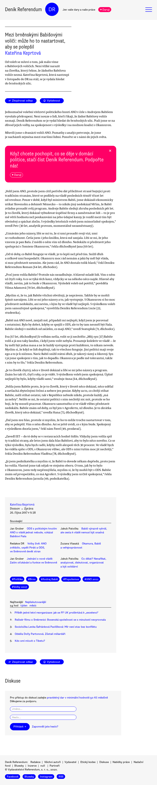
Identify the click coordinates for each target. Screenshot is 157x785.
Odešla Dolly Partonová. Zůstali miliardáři (40, 634)
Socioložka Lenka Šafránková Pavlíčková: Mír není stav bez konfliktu (56, 626)
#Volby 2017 (19, 587)
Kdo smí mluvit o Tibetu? (30, 640)
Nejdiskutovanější (35, 602)
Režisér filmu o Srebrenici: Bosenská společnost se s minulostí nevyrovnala (60, 619)
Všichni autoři (52, 762)
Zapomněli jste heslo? (45, 726)
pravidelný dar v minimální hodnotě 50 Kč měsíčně (77, 697)
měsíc (32, 605)
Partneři (55, 765)
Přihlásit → (19, 726)
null (42, 765)
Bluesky (19, 765)
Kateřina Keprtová (23, 53)
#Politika (17, 579)
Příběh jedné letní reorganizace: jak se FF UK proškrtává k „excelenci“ (56, 612)
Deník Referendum (23, 9)
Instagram (46, 776)
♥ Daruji (105, 9)
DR (51, 9)
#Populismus (71, 579)
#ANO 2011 (91, 579)
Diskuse (104, 762)
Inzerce (32, 765)
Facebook (12, 776)
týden (23, 605)
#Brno (32, 579)
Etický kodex (88, 762)
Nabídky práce (121, 762)
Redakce (35, 762)
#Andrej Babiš (49, 579)
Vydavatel (70, 762)
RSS (61, 776)
